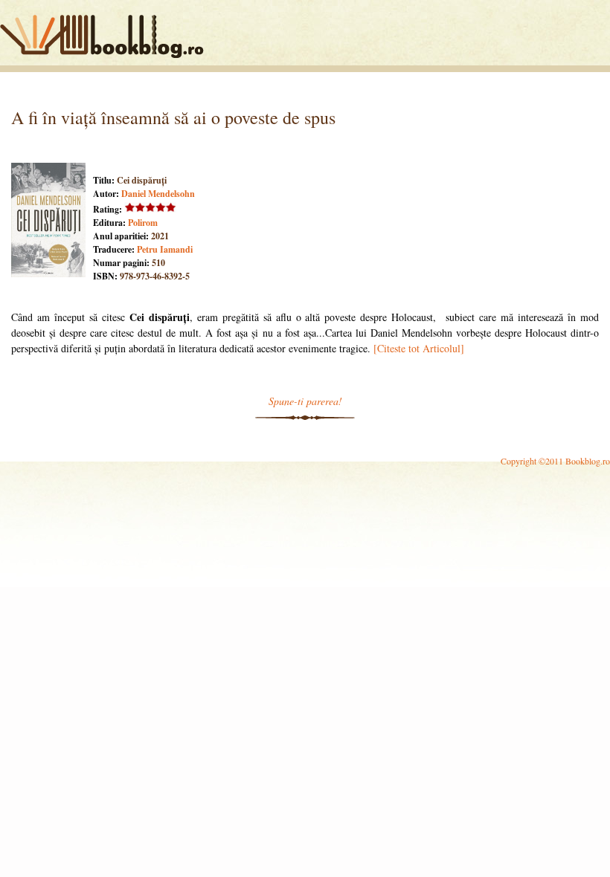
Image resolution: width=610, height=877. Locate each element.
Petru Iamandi (165, 249)
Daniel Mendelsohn (158, 193)
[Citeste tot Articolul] (418, 348)
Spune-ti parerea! (305, 401)
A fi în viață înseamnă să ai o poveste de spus (173, 117)
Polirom (143, 222)
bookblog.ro (105, 36)
